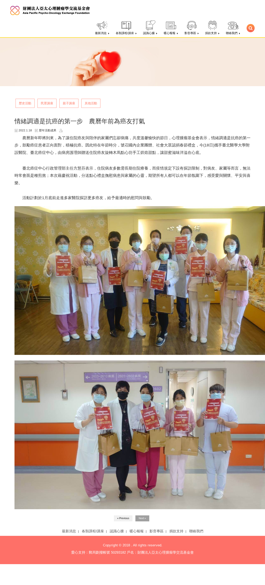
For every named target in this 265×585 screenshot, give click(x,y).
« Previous (123, 518)
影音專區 (156, 531)
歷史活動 (25, 103)
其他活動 (91, 103)
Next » (142, 518)
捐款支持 (176, 531)
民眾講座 (47, 103)
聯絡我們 (196, 531)
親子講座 (69, 103)
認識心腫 (117, 531)
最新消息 (69, 531)
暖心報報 (137, 531)
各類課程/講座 (93, 531)
